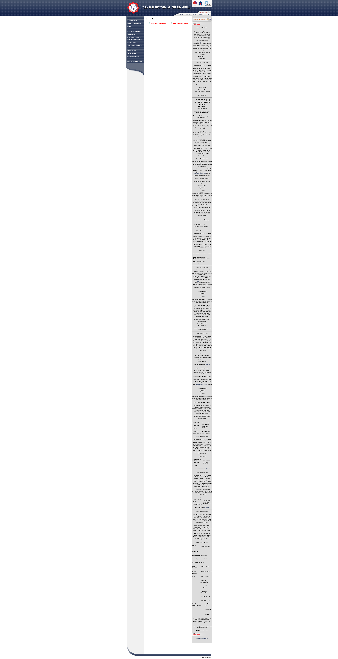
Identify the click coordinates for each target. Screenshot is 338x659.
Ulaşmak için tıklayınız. (202, 638)
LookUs (202, 657)
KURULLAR (188, 14)
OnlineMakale (208, 657)
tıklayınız (207, 84)
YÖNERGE (201, 14)
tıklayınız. (208, 364)
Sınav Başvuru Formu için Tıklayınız (202, 253)
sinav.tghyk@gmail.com (200, 42)
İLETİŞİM (207, 14)
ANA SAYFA (181, 14)
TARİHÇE (195, 14)
